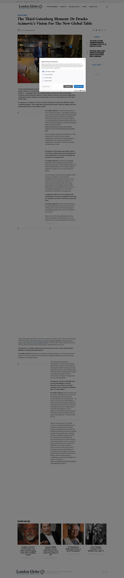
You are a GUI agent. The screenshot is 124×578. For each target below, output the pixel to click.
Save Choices (68, 86)
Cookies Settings (46, 86)
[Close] (84, 59)
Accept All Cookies (79, 86)
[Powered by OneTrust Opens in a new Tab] (79, 91)
